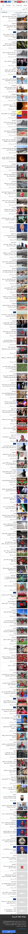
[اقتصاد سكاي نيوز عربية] (9, 2)
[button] (1, 9)
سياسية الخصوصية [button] (22, 928)
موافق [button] (8, 931)
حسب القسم (4, 12)
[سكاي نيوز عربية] (19, 2)
